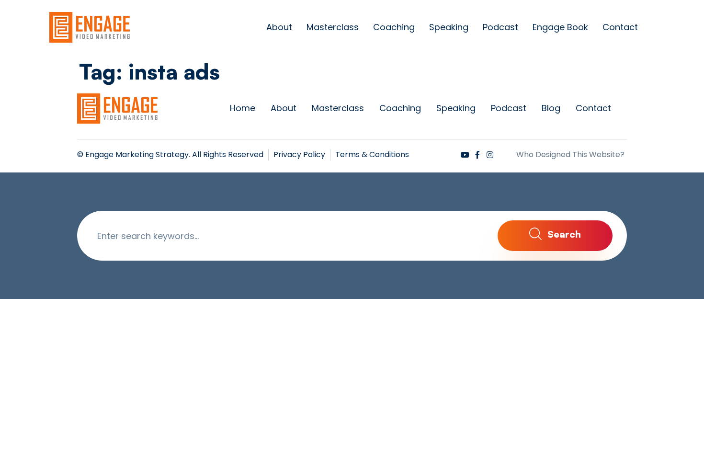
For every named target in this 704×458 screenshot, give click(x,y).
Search (563, 234)
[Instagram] (490, 155)
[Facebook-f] (477, 155)
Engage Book (560, 27)
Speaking (448, 27)
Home (242, 108)
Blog (551, 108)
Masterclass (333, 27)
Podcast (500, 27)
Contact (620, 27)
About (279, 27)
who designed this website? (570, 154)
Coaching (394, 27)
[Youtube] (465, 155)
